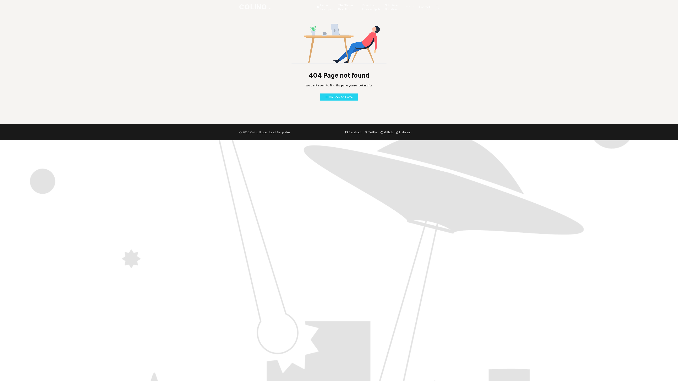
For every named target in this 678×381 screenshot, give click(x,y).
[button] (347, 7)
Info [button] (407, 7)
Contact (424, 7)
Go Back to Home (340, 97)
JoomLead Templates (276, 132)
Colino (255, 7)
